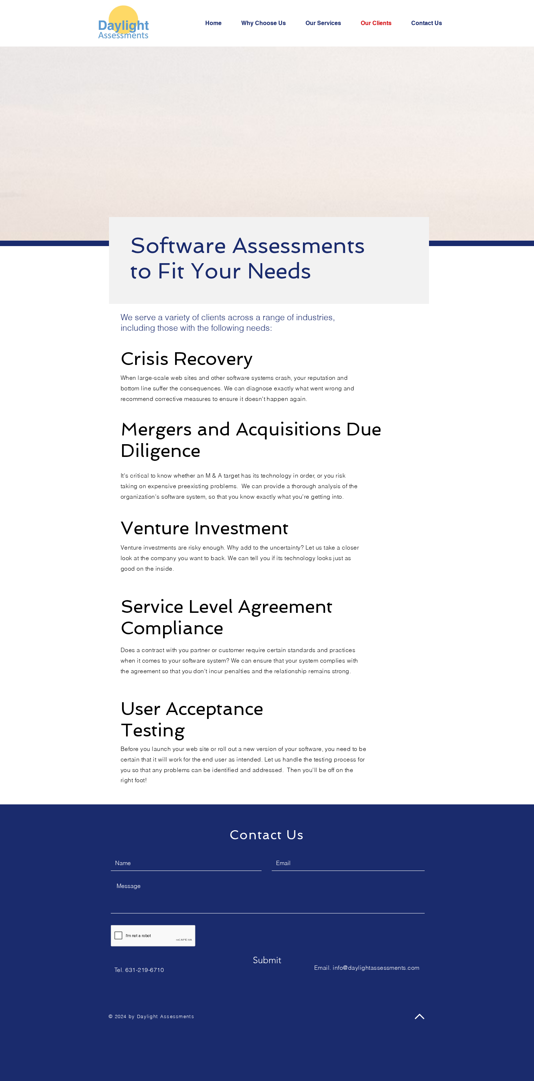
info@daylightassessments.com (376, 967)
